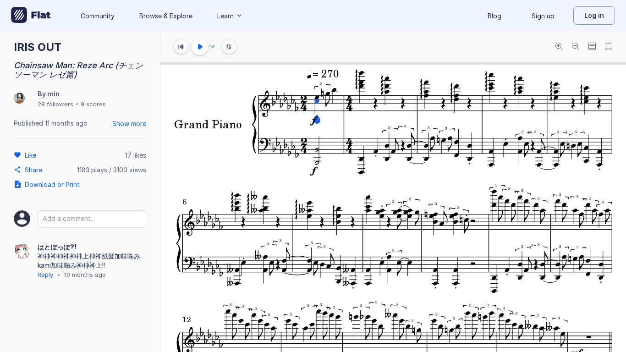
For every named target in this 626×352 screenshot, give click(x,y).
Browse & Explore (165, 16)
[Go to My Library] (31, 15)
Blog (494, 16)
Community (98, 16)
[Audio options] (211, 46)
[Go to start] (181, 47)
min (53, 94)
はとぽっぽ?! (57, 247)
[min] (19, 99)
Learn (225, 16)
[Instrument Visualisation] (229, 47)
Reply (45, 274)
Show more (129, 123)
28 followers (55, 104)
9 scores (93, 104)
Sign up (543, 16)
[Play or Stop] (200, 46)
